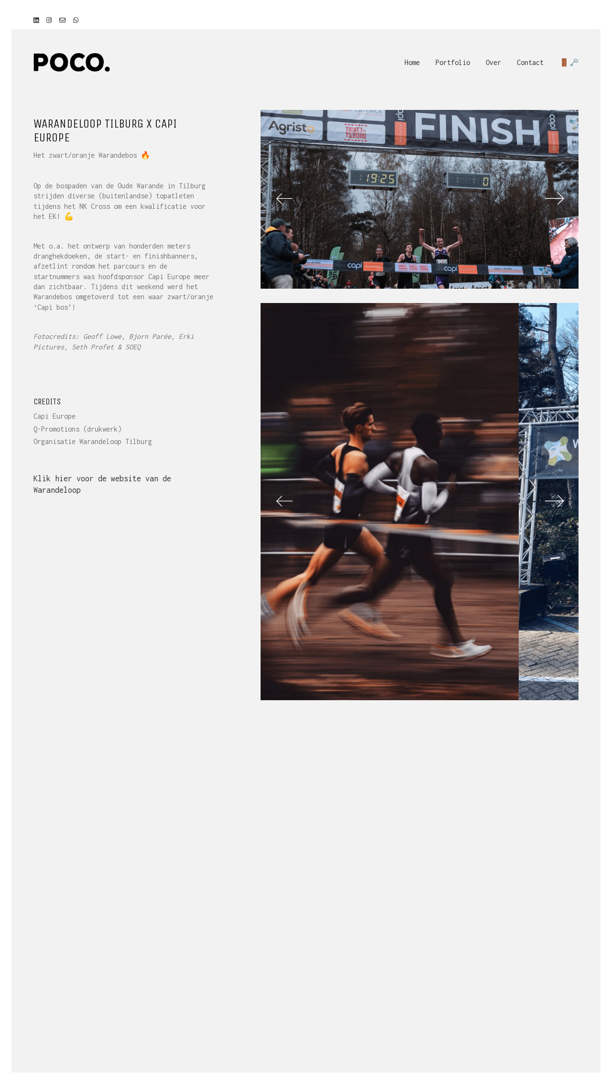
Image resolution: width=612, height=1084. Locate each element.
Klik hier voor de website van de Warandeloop (102, 484)
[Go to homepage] (71, 62)
